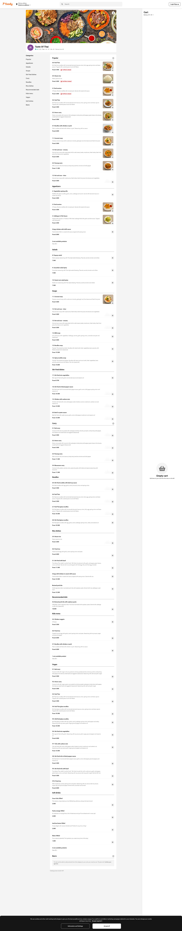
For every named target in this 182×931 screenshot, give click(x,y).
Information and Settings (75, 926)
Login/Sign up (174, 4)
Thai (43, 49)
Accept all (107, 926)
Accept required (97, 921)
